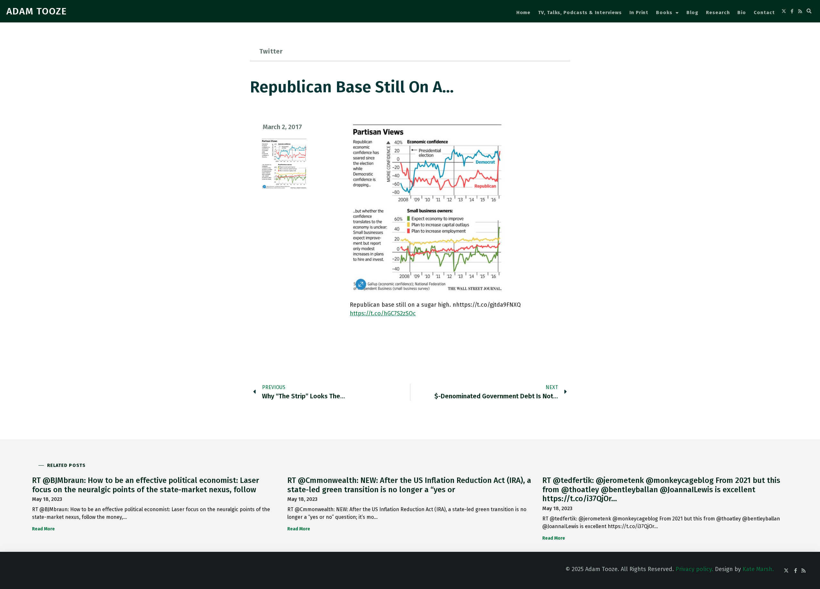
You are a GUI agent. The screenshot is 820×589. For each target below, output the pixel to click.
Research (718, 12)
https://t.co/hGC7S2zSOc (383, 313)
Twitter (271, 51)
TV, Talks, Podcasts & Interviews (580, 12)
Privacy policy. (694, 569)
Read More (43, 529)
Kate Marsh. (758, 569)
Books (664, 12)
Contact (764, 12)
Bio (741, 12)
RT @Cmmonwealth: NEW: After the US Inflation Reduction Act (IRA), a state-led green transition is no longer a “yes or (409, 485)
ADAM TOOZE (36, 11)
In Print (638, 12)
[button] (809, 11)
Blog (692, 12)
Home (523, 12)
